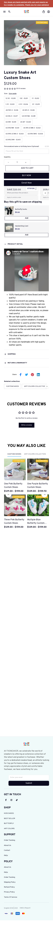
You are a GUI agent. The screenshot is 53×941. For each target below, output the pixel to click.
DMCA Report (25, 908)
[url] (26, 3)
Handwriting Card (21, 226)
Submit (29, 783)
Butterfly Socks (21, 209)
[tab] (20, 60)
